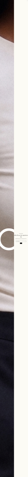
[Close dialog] (27, 0)
